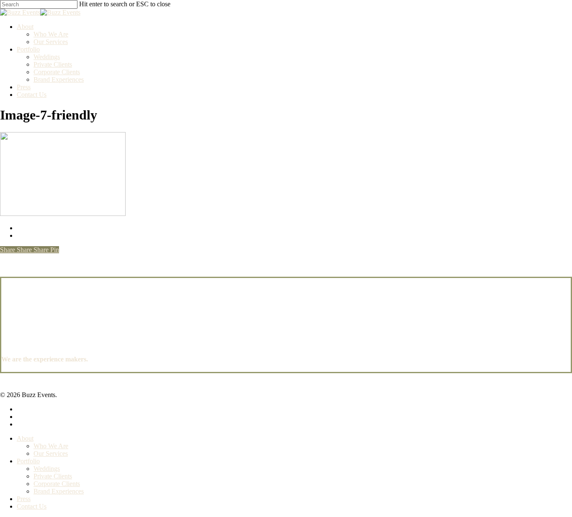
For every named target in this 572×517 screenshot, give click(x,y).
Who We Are (50, 445)
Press (24, 498)
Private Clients (52, 476)
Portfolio (28, 461)
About (25, 438)
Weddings (46, 468)
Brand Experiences (58, 491)
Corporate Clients (56, 483)
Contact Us (31, 506)
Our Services (50, 453)
